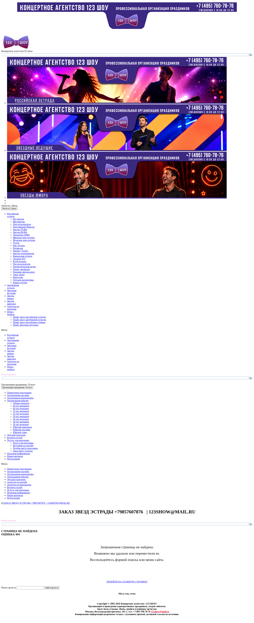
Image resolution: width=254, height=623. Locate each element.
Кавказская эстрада (22, 256)
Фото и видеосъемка (23, 443)
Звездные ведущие (11, 291)
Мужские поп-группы (24, 240)
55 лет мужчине (21, 414)
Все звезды (18, 219)
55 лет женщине (21, 411)
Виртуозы (18, 277)
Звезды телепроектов (23, 253)
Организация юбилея (17, 400)
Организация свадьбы (18, 395)
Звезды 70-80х (20, 229)
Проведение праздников (19, 392)
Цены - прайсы (11, 313)
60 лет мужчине (21, 408)
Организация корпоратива (20, 398)
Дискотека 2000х (21, 235)
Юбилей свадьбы (21, 429)
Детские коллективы (23, 280)
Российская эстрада (13, 215)
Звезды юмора (10, 297)
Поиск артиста (8, 587)
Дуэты (16, 243)
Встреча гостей (14, 437)
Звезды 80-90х (20, 232)
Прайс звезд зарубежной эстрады (29, 319)
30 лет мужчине (21, 424)
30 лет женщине (21, 422)
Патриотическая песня (24, 266)
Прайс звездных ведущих (26, 325)
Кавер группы (20, 282)
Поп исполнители (22, 224)
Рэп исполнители (21, 264)
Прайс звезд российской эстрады (29, 317)
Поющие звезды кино (24, 272)
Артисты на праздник (13, 307)
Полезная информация (18, 453)
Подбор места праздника (25, 448)
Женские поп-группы (24, 237)
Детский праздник (16, 435)
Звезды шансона (11, 302)
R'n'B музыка (19, 261)
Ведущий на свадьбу (23, 445)
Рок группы (19, 245)
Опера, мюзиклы (21, 269)
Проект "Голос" (21, 251)
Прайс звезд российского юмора (29, 322)
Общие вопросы (21, 403)
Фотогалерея (13, 459)
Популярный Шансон (24, 227)
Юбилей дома (20, 432)
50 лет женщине (21, 416)
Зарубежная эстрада (13, 286)
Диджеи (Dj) (19, 258)
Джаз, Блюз (18, 274)
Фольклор (18, 248)
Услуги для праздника (18, 440)
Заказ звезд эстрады (23, 451)
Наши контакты (15, 456)
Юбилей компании (22, 427)
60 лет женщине (21, 406)
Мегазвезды (19, 221)
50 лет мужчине (21, 419)
